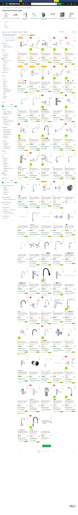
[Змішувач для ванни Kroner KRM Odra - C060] (34, 159)
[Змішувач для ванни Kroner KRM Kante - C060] (34, 304)
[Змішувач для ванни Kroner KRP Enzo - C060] (58, 73)
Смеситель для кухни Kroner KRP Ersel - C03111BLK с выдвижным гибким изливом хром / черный (34, 432)
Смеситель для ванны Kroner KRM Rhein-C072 (46, 54)
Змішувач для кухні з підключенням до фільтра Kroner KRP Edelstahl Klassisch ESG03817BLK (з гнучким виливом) (46, 255)
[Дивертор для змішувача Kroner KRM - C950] (23, 392)
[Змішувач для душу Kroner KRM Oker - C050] (58, 188)
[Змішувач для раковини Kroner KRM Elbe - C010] (34, 392)
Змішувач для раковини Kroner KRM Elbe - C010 (34, 402)
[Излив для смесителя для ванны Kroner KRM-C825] (23, 217)
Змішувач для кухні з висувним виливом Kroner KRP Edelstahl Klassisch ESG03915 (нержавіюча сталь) (23, 285)
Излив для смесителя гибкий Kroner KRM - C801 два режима (58, 255)
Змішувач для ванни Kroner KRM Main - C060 (70, 140)
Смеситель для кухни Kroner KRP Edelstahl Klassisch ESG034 (69, 402)
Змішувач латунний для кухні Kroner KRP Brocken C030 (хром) (34, 198)
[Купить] (27, 58)
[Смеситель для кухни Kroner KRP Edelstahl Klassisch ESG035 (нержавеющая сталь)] (23, 73)
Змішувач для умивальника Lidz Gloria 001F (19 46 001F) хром (58, 314)
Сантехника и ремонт (8, 7)
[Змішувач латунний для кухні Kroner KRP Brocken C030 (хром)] (34, 188)
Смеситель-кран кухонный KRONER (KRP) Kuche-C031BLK (46, 285)
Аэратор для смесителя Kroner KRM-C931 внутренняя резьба (34, 373)
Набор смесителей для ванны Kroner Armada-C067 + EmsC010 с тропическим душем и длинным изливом (45, 83)
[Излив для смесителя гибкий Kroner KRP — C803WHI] (23, 245)
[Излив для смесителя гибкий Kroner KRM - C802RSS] (34, 332)
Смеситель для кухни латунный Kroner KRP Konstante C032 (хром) (34, 140)
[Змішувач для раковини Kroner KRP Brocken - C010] (58, 392)
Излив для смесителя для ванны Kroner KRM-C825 (23, 227)
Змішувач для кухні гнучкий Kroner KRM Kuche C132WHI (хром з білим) (69, 342)
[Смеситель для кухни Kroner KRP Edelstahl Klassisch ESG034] (70, 392)
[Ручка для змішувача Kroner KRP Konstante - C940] (46, 422)
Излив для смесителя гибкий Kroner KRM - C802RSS (33, 342)
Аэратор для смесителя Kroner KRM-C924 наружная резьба (69, 198)
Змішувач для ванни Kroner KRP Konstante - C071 (34, 54)
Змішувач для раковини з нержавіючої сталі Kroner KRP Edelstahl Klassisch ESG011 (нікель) (23, 432)
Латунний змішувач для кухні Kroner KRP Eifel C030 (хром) (34, 112)
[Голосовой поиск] (55, 4)
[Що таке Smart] (34, 35)
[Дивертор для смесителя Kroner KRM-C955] (46, 392)
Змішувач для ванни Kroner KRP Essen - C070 (70, 83)
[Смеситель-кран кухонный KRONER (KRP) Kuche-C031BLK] (46, 275)
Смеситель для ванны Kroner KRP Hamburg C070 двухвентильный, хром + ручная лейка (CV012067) (45, 169)
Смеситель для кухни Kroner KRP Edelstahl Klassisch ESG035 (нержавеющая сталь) (22, 83)
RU (63, 3)
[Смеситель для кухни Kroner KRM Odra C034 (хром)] (58, 159)
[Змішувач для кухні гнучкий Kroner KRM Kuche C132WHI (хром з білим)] (70, 332)
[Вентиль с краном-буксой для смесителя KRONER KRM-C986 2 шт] (34, 245)
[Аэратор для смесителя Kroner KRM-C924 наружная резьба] (70, 188)
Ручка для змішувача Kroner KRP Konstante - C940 (46, 432)
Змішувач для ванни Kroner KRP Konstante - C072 (69, 54)
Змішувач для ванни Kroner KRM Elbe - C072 (69, 112)
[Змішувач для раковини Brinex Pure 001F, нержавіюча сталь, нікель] (58, 102)
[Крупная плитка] (72, 32)
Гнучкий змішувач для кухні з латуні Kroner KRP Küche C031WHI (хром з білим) (46, 373)
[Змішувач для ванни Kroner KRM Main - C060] (70, 130)
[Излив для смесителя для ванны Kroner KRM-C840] (58, 363)
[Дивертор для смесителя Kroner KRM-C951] (58, 332)
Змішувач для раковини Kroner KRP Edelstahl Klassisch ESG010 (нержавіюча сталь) (57, 285)
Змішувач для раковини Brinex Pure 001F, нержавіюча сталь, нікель (58, 112)
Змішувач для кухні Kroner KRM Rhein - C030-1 (46, 314)
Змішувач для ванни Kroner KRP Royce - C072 (23, 342)
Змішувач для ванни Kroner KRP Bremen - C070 (57, 54)
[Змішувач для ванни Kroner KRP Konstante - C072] (70, 44)
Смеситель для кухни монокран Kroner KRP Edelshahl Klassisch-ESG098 (33, 227)
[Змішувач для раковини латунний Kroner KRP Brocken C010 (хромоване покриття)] (70, 217)
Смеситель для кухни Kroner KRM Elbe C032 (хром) (22, 112)
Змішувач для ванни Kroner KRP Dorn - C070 (70, 373)
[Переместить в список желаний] (27, 38)
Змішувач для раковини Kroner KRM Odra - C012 (23, 54)
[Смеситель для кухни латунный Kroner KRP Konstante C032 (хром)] (34, 130)
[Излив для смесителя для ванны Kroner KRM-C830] (46, 217)
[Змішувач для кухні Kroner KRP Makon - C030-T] (46, 332)
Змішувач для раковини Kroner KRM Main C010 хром (22, 198)
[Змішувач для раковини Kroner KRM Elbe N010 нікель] (23, 363)
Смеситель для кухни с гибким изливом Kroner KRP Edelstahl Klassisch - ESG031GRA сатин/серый (46, 140)
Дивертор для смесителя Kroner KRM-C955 (46, 402)
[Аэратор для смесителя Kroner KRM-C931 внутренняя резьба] (34, 363)
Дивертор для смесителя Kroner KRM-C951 (58, 342)
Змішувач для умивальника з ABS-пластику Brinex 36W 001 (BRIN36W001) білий (46, 198)
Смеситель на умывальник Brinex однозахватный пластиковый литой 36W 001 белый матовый (34, 83)
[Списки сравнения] (71, 4)
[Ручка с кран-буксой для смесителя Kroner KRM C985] (58, 217)
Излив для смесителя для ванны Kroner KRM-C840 (58, 373)
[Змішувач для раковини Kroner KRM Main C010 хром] (23, 188)
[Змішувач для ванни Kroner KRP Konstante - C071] (34, 44)
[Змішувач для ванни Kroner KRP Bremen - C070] (58, 44)
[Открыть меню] (3, 4)
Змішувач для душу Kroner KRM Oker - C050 (58, 198)
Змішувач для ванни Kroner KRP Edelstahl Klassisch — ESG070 (45, 112)
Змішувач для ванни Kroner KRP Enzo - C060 (58, 83)
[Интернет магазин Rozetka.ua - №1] (12, 4)
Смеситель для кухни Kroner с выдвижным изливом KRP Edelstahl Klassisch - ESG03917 (69, 314)
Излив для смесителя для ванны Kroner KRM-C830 (46, 227)
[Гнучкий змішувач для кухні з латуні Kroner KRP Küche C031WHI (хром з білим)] (46, 363)
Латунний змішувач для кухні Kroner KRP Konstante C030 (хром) (57, 140)
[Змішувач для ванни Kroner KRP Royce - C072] (23, 332)
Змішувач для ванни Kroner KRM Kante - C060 (34, 314)
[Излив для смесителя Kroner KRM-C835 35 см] (70, 275)
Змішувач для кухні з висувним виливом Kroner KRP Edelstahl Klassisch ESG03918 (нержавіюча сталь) (70, 255)
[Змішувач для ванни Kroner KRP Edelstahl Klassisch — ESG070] (46, 102)
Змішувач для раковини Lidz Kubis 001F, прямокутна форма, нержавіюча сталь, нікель (23, 169)
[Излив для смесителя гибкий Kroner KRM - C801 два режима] (58, 245)
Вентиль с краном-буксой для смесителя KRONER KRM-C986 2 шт (34, 255)
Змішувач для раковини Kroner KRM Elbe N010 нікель (22, 373)
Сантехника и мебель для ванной (19, 7)
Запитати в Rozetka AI (9, 40)
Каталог (27, 3)
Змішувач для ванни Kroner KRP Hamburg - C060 (22, 140)
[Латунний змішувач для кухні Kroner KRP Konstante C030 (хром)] (58, 130)
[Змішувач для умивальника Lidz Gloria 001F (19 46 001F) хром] (58, 304)
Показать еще (4, 72)
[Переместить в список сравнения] (27, 40)
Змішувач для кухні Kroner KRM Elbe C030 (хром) (70, 169)
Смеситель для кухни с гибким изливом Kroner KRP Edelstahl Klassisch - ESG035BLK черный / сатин (22, 314)
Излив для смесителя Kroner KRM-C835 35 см (70, 285)
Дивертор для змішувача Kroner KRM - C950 (22, 402)
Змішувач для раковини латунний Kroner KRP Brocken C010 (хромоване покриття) (70, 227)
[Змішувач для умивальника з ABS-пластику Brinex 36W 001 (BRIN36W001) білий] (46, 188)
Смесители (29, 7)
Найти (59, 3)
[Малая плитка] (75, 32)
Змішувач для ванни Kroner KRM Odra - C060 (34, 169)
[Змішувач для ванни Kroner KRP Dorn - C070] (70, 363)
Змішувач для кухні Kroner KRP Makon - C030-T (46, 342)
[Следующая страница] (73, 451)
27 (54, 451)
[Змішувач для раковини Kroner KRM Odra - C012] (23, 44)
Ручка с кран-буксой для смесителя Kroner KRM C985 (58, 227)
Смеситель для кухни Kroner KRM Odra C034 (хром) (58, 169)
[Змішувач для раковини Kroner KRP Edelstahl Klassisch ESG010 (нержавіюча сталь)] (58, 275)
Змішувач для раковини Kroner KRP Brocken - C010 (57, 402)
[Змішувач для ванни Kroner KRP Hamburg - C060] (23, 130)
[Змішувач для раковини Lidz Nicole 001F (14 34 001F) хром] (34, 275)
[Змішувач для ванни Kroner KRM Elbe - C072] (70, 102)
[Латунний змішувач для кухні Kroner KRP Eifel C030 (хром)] (34, 102)
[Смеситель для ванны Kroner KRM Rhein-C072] (46, 44)
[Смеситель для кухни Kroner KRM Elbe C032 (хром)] (23, 102)
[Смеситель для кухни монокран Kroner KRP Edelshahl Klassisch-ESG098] (34, 217)
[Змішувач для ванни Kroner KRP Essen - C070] (70, 73)
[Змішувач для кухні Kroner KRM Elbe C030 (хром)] (70, 159)
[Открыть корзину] (75, 4)
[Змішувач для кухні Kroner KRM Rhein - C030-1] (46, 304)
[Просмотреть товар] (18, 51)
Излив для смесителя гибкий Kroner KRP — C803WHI (22, 255)
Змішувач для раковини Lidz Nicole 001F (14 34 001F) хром (34, 285)
